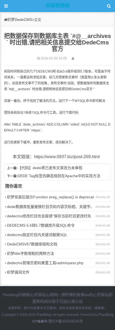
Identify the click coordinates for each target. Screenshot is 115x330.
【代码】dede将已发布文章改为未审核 (50, 168)
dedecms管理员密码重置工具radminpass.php (45, 263)
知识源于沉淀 (55, 301)
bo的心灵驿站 (96, 295)
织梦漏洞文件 (18, 272)
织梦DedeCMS (19, 19)
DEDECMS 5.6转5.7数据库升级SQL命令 (41, 225)
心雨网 (51, 295)
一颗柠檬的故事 (71, 295)
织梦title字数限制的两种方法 (30, 253)
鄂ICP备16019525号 (65, 321)
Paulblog (10, 295)
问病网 (23, 295)
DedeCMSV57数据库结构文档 (32, 244)
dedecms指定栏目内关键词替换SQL (37, 235)
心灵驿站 (37, 295)
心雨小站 (75, 301)
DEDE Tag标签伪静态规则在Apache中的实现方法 (59, 176)
